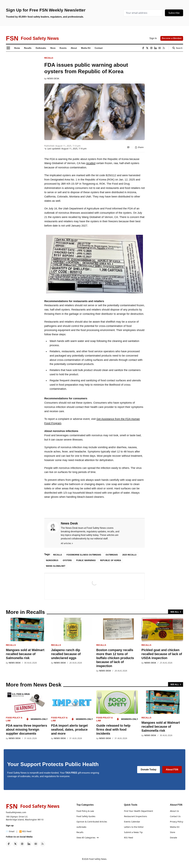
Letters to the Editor (134, 827)
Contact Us (175, 816)
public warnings (86, 560)
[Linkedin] (155, 48)
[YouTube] (159, 48)
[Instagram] (151, 48)
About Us (174, 811)
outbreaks (112, 554)
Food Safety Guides (85, 816)
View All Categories (85, 837)
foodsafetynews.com (16, 812)
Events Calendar (132, 821)
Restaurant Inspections (135, 816)
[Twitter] (147, 48)
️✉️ (10, 831)
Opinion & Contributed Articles (91, 821)
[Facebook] (143, 48)
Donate (173, 837)
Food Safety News (97, 859)
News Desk (53, 78)
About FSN (172, 769)
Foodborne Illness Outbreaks (83, 554)
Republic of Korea (110, 560)
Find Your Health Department (138, 811)
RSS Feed (128, 837)
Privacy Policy (176, 821)
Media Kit (174, 827)
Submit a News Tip (133, 832)
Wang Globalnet (55, 565)
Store (172, 832)
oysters (67, 560)
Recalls (48, 57)
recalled (90, 163)
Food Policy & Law (85, 811)
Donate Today (148, 769)
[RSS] (163, 48)
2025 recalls (129, 554)
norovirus (52, 560)
